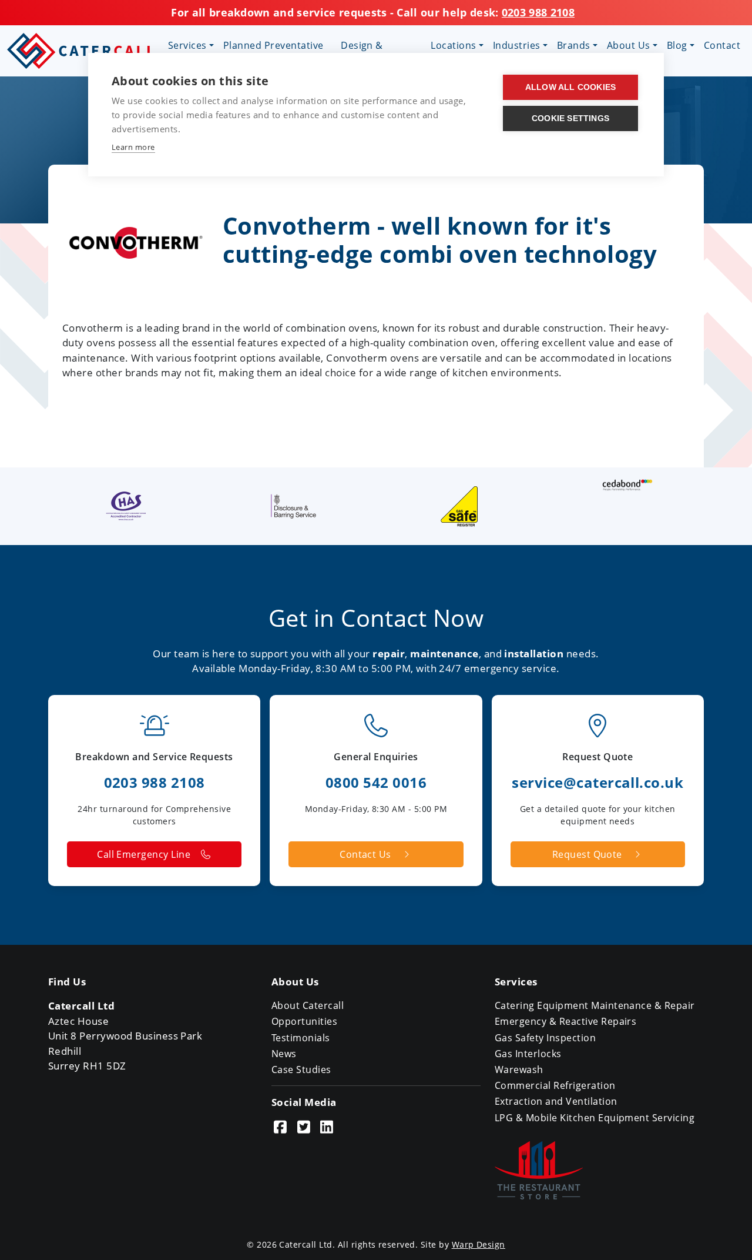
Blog (677, 45)
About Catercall (307, 1005)
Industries (516, 45)
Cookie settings (570, 118)
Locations (453, 45)
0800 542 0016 (376, 782)
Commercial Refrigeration (555, 1085)
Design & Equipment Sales (380, 52)
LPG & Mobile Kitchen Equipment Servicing (594, 1117)
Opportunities (304, 1021)
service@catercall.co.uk (597, 782)
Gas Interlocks (528, 1053)
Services (187, 45)
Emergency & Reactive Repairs (565, 1021)
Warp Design (478, 1244)
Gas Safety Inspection (545, 1037)
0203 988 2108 (538, 12)
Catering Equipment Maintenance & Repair (595, 1005)
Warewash (519, 1069)
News (284, 1053)
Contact (722, 45)
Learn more (133, 147)
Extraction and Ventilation (556, 1101)
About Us (628, 45)
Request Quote (587, 854)
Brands (573, 45)
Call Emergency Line (143, 854)
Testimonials (300, 1037)
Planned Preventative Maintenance (273, 52)
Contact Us (365, 854)
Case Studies (301, 1069)
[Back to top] (728, 1236)
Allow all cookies (570, 87)
